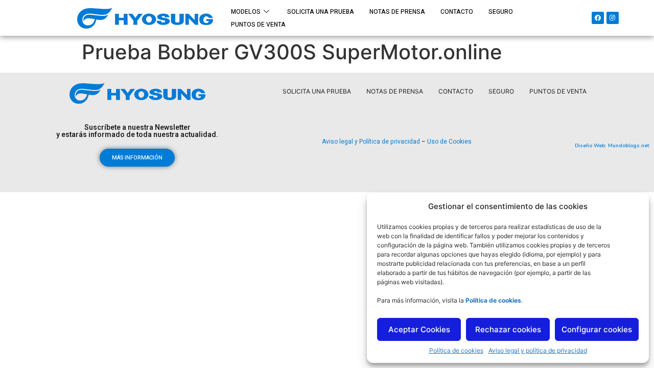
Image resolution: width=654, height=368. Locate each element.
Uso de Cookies (449, 141)
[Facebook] (598, 18)
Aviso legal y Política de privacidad (371, 141)
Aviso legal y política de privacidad (537, 350)
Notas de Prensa (397, 11)
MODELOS (246, 11)
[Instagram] (612, 18)
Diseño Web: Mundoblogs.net (612, 145)
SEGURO (500, 11)
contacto (456, 11)
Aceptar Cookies (419, 329)
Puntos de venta (258, 24)
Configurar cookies (597, 329)
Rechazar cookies (508, 329)
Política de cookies (456, 350)
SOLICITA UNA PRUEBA (320, 11)
